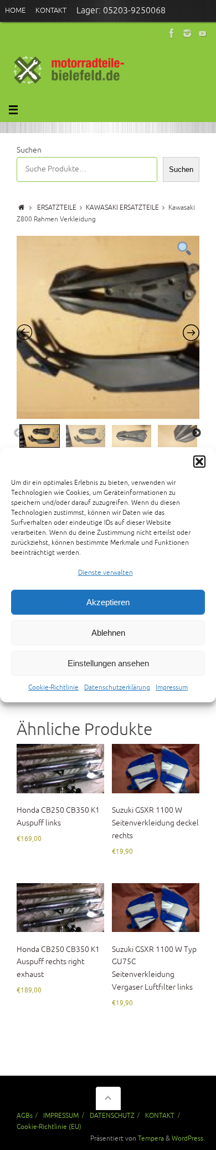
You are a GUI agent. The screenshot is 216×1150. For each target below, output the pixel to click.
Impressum (172, 688)
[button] (199, 461)
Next (196, 433)
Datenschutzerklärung (117, 688)
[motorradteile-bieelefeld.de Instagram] (187, 33)
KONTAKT (159, 1115)
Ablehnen (108, 632)
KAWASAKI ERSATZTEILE (122, 207)
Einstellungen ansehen (108, 663)
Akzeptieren (108, 602)
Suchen (29, 150)
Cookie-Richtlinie (53, 688)
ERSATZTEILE (56, 207)
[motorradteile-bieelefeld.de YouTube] (202, 33)
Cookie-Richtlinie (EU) (49, 1126)
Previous (18, 433)
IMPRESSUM (61, 1115)
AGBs (25, 1115)
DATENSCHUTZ (112, 1115)
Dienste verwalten (105, 573)
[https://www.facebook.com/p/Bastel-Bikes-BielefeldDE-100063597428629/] (171, 33)
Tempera (151, 1138)
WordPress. (188, 1138)
